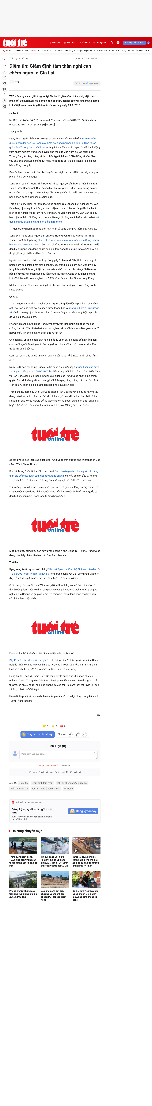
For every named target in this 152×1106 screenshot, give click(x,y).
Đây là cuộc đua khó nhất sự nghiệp (29, 660)
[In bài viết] (4, 106)
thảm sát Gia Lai (19, 788)
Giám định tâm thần (42, 783)
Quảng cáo (101, 43)
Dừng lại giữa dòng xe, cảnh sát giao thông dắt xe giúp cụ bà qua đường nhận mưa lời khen (85, 861)
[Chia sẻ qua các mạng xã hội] (84, 734)
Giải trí (107, 51)
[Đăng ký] (83, 811)
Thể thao (115, 51)
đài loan (68, 788)
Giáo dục (123, 51)
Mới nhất (10, 51)
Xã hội (25, 58)
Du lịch (80, 51)
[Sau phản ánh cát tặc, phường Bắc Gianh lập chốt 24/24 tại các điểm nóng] (55, 879)
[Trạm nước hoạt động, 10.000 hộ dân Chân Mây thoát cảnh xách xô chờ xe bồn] (23, 845)
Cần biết (86, 43)
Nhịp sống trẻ (89, 51)
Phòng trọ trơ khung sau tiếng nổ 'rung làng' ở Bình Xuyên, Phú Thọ (23, 894)
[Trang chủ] (3, 50)
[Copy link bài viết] (77, 734)
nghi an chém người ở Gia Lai (72, 783)
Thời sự (32, 51)
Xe (75, 51)
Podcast (56, 43)
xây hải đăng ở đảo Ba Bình (46, 788)
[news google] (86, 83)
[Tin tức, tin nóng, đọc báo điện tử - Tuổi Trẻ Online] (14, 42)
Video (26, 51)
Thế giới (40, 51)
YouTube (71, 43)
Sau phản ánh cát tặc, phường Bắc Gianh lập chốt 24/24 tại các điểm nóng (53, 895)
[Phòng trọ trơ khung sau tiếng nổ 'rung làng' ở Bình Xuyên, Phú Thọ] (23, 879)
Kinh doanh (58, 51)
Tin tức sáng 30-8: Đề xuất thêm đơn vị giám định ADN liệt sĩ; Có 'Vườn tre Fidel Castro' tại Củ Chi (54, 861)
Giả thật (147, 51)
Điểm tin (23, 783)
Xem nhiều (19, 51)
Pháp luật (48, 51)
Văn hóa (100, 51)
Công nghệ (68, 51)
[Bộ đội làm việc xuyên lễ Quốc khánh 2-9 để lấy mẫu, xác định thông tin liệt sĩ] (86, 879)
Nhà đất (131, 51)
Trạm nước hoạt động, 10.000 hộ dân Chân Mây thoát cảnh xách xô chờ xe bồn (23, 861)
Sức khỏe (139, 51)
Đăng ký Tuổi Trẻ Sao (134, 43)
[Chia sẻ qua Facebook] (70, 734)
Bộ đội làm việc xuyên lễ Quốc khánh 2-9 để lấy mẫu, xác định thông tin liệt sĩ (85, 895)
